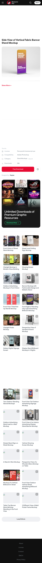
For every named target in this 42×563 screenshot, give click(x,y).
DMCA (21, 555)
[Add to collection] (37, 169)
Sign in (37, 2)
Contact (21, 551)
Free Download (18, 169)
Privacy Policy (21, 559)
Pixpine (12, 175)
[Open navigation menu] (2, 2)
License (21, 547)
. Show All (30, 158)
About (21, 543)
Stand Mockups (22, 158)
